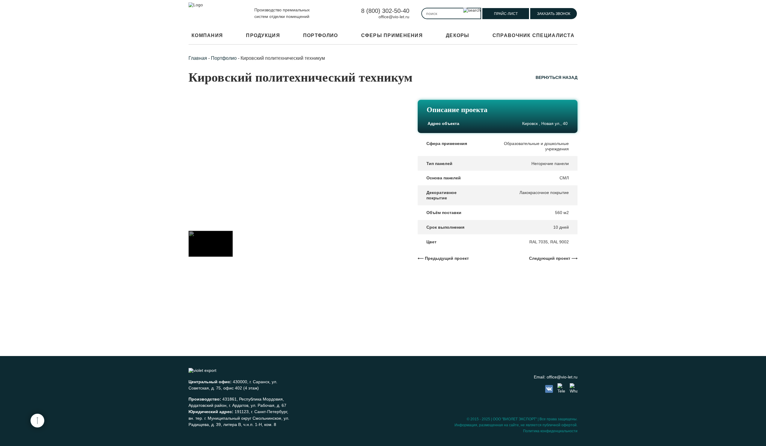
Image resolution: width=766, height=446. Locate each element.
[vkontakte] (549, 389)
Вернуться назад (556, 77)
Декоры (457, 35)
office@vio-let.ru (394, 16)
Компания (207, 35)
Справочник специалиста (533, 35)
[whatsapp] (573, 388)
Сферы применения (392, 35)
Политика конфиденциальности (550, 431)
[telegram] (561, 388)
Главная (198, 58)
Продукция (263, 35)
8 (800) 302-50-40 (385, 10)
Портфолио (320, 35)
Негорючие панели (550, 163)
